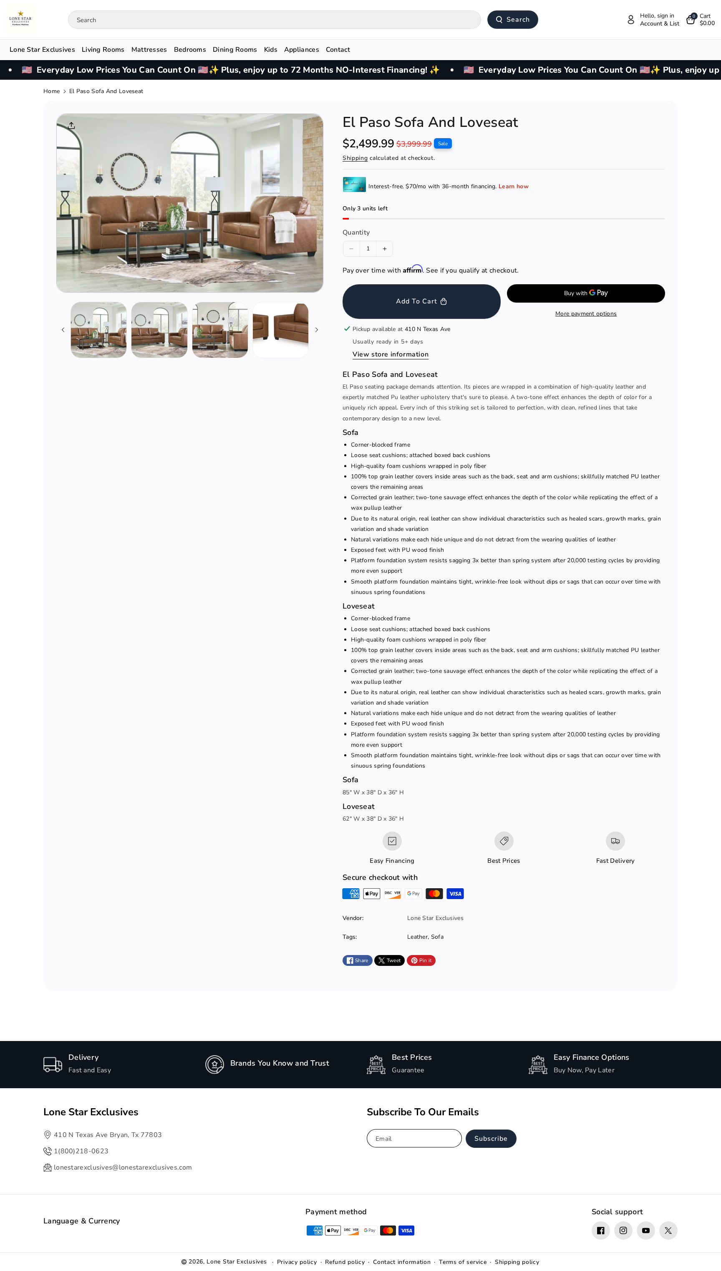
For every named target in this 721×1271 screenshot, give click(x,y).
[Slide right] (317, 330)
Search (518, 19)
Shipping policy (517, 1262)
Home (51, 91)
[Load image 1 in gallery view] (99, 330)
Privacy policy (297, 1262)
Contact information (402, 1262)
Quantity (356, 232)
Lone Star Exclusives (237, 1262)
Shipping (355, 158)
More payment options (586, 314)
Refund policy (345, 1262)
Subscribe (491, 1138)
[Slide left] (63, 330)
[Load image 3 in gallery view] (220, 330)
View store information (391, 354)
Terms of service (463, 1262)
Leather (417, 937)
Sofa (437, 937)
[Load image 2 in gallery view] (159, 330)
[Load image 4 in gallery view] (280, 330)
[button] (700, 20)
